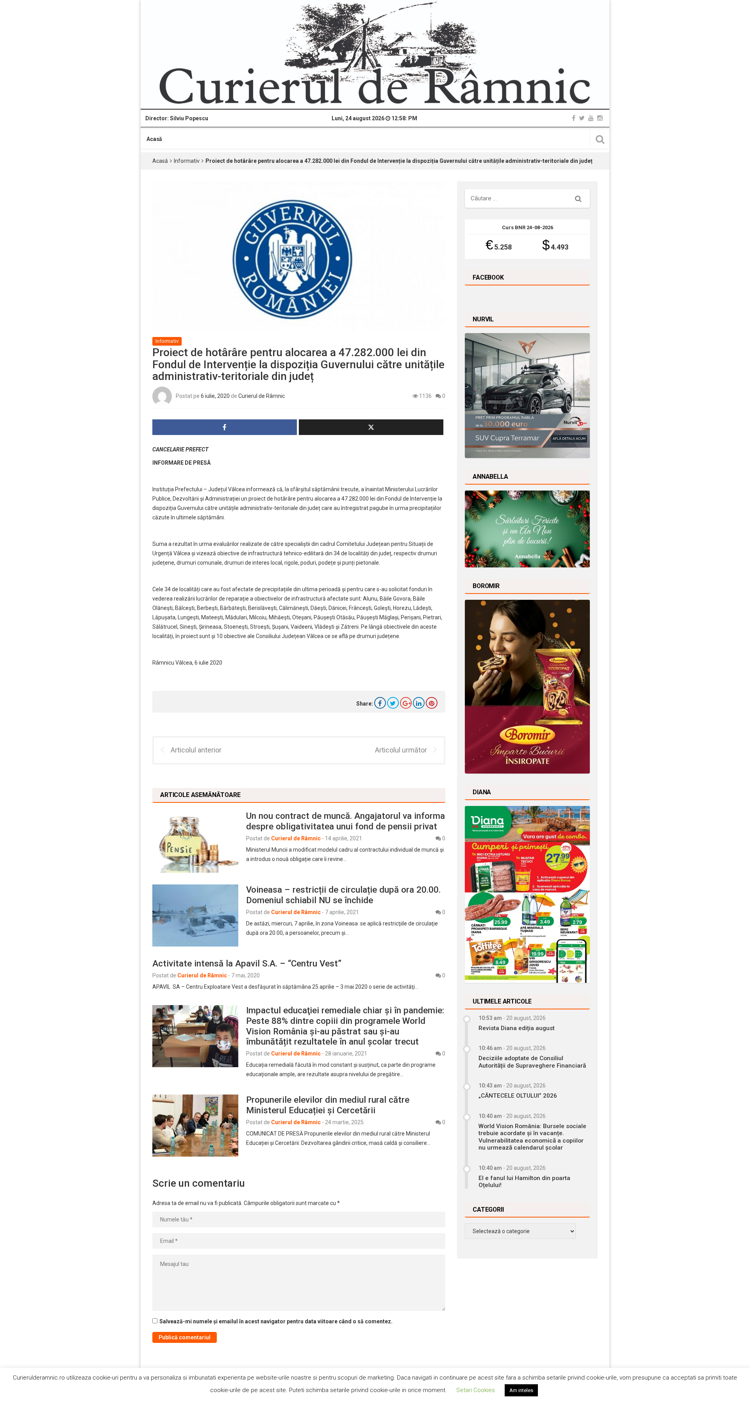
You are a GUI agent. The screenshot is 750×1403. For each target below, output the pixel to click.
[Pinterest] (432, 703)
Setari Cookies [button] (475, 1390)
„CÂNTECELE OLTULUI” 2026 (518, 1095)
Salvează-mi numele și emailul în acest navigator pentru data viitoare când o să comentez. (276, 1321)
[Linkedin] (419, 703)
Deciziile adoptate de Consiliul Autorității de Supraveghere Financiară (532, 1062)
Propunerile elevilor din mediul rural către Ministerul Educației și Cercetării (327, 1105)
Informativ (187, 161)
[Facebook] (574, 118)
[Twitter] (582, 118)
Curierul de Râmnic (261, 396)
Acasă (154, 139)
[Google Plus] (406, 703)
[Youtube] (591, 118)
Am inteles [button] (521, 1390)
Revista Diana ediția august (517, 1028)
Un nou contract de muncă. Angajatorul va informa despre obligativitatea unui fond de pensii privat (345, 821)
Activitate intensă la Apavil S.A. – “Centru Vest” (246, 963)
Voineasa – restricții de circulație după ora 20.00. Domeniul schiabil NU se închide (343, 894)
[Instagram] (600, 118)
